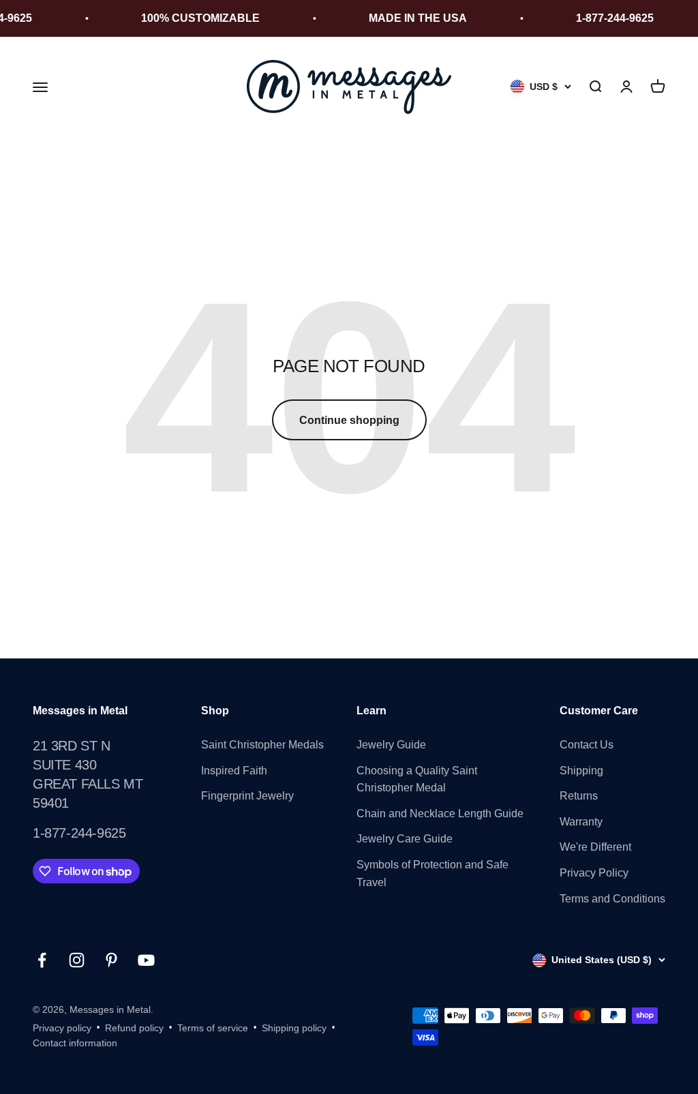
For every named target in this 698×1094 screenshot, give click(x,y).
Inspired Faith (234, 770)
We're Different (595, 847)
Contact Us (586, 744)
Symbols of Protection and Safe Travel (432, 873)
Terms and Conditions (612, 899)
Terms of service (212, 1027)
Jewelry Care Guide (404, 839)
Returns (579, 796)
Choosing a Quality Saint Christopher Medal (416, 779)
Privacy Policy (594, 873)
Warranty (581, 821)
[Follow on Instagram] (76, 960)
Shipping (581, 770)
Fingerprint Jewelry (247, 796)
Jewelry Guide (391, 744)
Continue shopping (349, 420)
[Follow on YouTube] (146, 960)
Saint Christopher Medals (262, 744)
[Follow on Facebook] (42, 960)
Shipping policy (294, 1027)
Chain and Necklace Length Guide (440, 813)
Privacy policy (62, 1027)
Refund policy (134, 1027)
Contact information (75, 1042)
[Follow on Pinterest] (111, 960)
